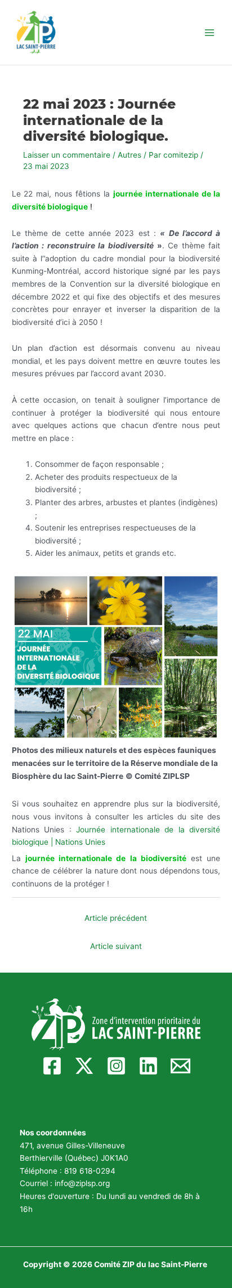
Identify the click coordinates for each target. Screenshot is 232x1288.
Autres (129, 154)
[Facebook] (52, 1066)
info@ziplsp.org (82, 1183)
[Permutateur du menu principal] (209, 32)
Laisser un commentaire (66, 154)
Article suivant (116, 946)
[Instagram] (116, 1066)
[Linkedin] (148, 1066)
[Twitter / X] (84, 1066)
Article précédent (115, 917)
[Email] (180, 1066)
